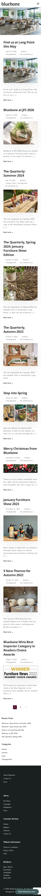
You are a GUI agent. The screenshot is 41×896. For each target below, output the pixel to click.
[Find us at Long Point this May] (20, 72)
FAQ (5, 854)
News (14, 183)
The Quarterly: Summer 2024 (14, 173)
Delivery (6, 831)
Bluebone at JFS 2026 (18, 110)
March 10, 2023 (11, 398)
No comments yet (26, 54)
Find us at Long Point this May (18, 44)
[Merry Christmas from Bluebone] (20, 470)
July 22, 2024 (10, 180)
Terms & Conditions (10, 847)
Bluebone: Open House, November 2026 (16, 723)
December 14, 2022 (13, 509)
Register (6, 827)
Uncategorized (11, 54)
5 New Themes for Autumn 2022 (17, 573)
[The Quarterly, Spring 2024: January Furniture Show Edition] (20, 285)
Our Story (6, 801)
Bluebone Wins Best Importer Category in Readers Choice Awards (19, 648)
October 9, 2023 (11, 337)
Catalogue (6, 804)
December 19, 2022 (13, 458)
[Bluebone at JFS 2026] (20, 134)
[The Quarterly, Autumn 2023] (20, 356)
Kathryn (24, 51)
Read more (7, 100)
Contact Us (7, 779)
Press (5, 782)
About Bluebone (9, 775)
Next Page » (26, 707)
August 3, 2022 (11, 659)
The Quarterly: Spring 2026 (12, 737)
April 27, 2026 (11, 51)
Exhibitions (7, 807)
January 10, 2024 (12, 260)
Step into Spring (15, 393)
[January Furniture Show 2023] (20, 530)
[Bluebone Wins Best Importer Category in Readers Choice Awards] (20, 674)
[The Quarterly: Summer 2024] (20, 203)
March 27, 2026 (11, 115)
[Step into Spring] (20, 415)
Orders (5, 824)
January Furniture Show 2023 (16, 501)
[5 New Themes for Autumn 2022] (20, 601)
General (8, 183)
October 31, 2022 (12, 580)
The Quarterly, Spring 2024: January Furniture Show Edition (19, 248)
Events (4, 749)
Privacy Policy (8, 850)
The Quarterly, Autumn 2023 (14, 329)
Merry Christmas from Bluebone (20, 450)
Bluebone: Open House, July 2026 (14, 727)
